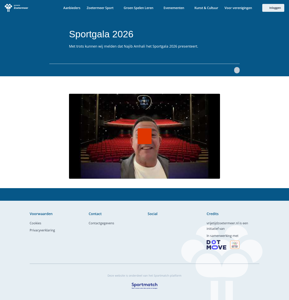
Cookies (35, 223)
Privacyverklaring (42, 230)
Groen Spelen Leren (138, 8)
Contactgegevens (101, 223)
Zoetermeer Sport (100, 8)
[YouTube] (161, 222)
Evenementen (174, 8)
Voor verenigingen (238, 8)
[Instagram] (155, 222)
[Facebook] (149, 222)
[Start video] (144, 136)
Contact (95, 213)
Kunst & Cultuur (206, 8)
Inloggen (275, 8)
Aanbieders (71, 8)
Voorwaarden (41, 213)
